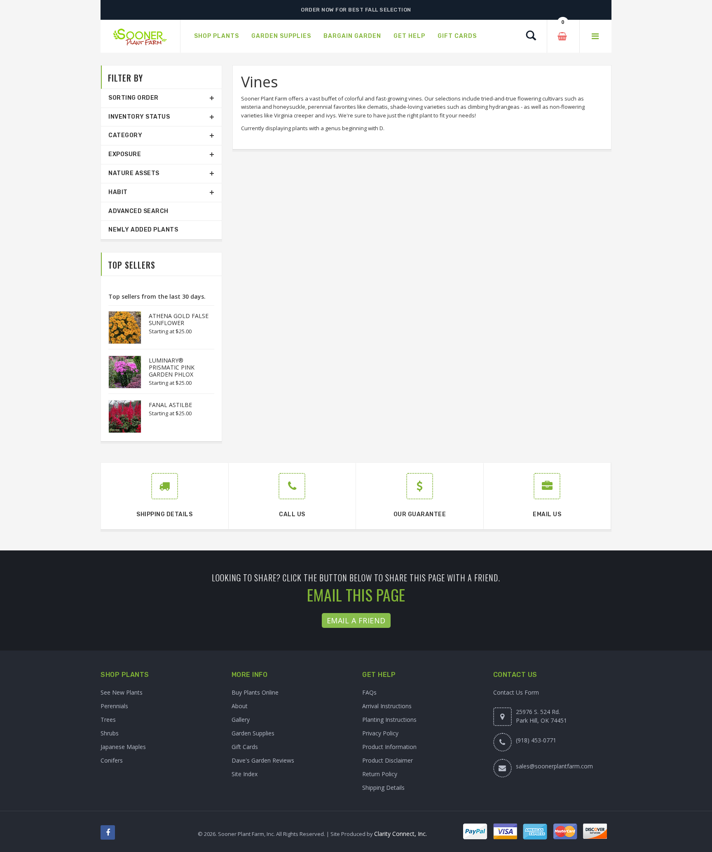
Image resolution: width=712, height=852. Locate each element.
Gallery (241, 719)
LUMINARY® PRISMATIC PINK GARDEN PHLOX (171, 367)
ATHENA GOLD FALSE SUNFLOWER (178, 319)
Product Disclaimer (387, 760)
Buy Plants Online (255, 692)
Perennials (114, 706)
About (240, 706)
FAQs (369, 692)
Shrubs (110, 733)
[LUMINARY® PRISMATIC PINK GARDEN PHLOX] (120, 372)
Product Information (389, 747)
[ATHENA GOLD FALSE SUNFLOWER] (120, 327)
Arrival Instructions (387, 706)
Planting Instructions (389, 719)
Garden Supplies (253, 733)
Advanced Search (138, 211)
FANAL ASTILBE (170, 404)
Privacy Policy (380, 733)
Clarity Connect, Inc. (400, 834)
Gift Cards (245, 747)
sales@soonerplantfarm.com (554, 766)
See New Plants (122, 692)
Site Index (245, 774)
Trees (108, 719)
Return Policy (379, 774)
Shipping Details (383, 787)
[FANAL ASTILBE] (120, 416)
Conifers (112, 760)
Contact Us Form (516, 692)
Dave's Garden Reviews (263, 760)
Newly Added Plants (143, 229)
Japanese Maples (123, 747)
